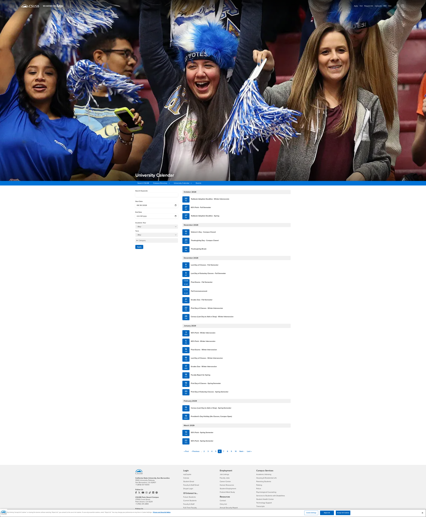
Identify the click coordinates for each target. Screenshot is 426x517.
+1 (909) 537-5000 (142, 485)
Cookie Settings (311, 513)
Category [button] (142, 240)
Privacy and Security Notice (162, 512)
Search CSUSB (143, 183)
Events (198, 183)
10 (236, 451)
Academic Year (140, 223)
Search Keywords (141, 191)
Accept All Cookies (343, 513)
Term (137, 231)
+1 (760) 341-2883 (142, 504)
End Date (138, 212)
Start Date (139, 201)
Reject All (327, 513)
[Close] (422, 512)
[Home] (30, 6)
